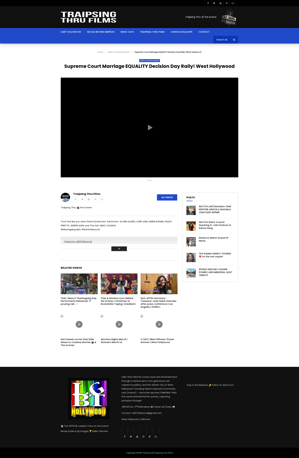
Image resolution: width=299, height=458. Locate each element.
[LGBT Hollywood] (88, 17)
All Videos (167, 197)
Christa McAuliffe (181, 31)
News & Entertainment (119, 52)
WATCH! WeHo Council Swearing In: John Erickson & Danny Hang (215, 225)
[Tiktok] (149, 430)
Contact (204, 31)
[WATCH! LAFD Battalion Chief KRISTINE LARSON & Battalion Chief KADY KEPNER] (191, 210)
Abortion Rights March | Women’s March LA (114, 341)
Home (100, 52)
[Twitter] (214, 3)
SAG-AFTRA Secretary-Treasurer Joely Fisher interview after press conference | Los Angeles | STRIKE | (158, 303)
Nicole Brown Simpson (100, 31)
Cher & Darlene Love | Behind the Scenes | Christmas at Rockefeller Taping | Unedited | (118, 301)
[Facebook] (208, 3)
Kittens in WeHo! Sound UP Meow (213, 239)
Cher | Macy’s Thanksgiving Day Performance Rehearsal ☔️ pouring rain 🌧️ (78, 301)
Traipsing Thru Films (152, 31)
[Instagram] (226, 3)
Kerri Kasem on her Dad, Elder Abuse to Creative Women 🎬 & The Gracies (78, 342)
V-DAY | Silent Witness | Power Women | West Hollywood (157, 341)
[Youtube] (220, 3)
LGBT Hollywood (71, 31)
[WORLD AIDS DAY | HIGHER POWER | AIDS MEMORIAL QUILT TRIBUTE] (191, 273)
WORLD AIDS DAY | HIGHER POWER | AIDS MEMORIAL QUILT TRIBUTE (215, 272)
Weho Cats (127, 31)
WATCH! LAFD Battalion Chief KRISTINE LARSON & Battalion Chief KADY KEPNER (215, 209)
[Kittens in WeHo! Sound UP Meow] (191, 241)
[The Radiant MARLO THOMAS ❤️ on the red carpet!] (191, 257)
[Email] (233, 3)
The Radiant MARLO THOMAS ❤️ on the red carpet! (215, 255)
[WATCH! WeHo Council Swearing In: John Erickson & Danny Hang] (191, 226)
